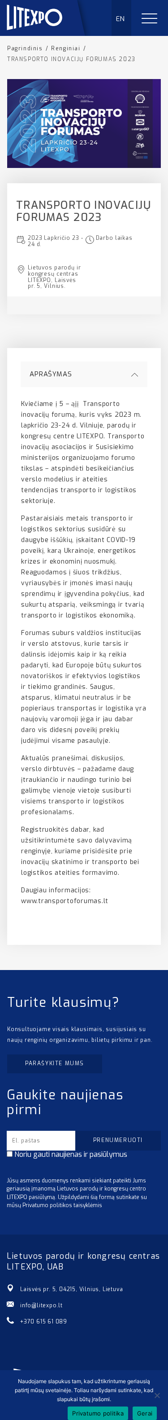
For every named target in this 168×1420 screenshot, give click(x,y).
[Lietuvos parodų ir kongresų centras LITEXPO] (49, 33)
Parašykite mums (54, 1063)
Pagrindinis (25, 48)
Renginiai (65, 48)
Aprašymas (51, 374)
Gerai (144, 1413)
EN (120, 18)
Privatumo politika (98, 1413)
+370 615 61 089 (43, 1321)
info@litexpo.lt (41, 1305)
